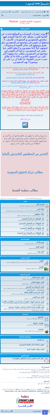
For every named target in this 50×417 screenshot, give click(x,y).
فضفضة (40, 329)
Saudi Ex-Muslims (25, 337)
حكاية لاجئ (40, 209)
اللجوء (41, 261)
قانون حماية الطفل (38, 277)
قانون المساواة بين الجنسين (35, 287)
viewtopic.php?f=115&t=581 (15, 77)
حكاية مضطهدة (39, 214)
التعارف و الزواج (38, 323)
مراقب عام (30, 377)
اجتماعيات (25, 314)
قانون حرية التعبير (38, 297)
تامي (42, 393)
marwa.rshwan (9, 391)
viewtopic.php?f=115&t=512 (25, 74)
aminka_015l (35, 376)
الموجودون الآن (45, 367)
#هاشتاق (40, 317)
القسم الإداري (25, 355)
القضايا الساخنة (25, 239)
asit (45, 391)
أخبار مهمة (40, 251)
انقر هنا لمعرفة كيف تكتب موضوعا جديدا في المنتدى (25, 115)
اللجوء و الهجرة (25, 258)
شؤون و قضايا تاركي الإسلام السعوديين (31, 344)
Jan (48, 391)
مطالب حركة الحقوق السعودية (25, 172)
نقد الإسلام (40, 340)
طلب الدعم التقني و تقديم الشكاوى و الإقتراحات (27, 358)
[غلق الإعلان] (44, 3)
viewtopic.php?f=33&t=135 (21, 69)
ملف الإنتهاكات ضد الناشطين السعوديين (31, 223)
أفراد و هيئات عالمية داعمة (35, 349)
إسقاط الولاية (30, 290)
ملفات (25, 201)
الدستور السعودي (25, 274)
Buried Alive (32, 391)
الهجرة (41, 267)
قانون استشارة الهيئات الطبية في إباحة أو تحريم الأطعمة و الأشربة (23, 302)
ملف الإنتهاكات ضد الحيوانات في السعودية (30, 233)
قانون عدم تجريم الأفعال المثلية (34, 292)
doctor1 (47, 393)
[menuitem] (40, 12)
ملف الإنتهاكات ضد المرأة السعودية (33, 219)
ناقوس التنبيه (40, 247)
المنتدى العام (40, 204)
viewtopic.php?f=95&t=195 (20, 82)
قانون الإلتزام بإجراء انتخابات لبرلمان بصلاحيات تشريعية (26, 307)
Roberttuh (40, 391)
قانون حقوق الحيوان (37, 282)
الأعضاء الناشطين (21, 377)
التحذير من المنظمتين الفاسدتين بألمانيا (25, 153)
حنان (16, 391)
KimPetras (25, 391)
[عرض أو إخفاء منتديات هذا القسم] (1, 29)
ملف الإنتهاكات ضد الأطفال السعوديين (32, 228)
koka (19, 391)
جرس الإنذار (40, 242)
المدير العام (37, 377)
